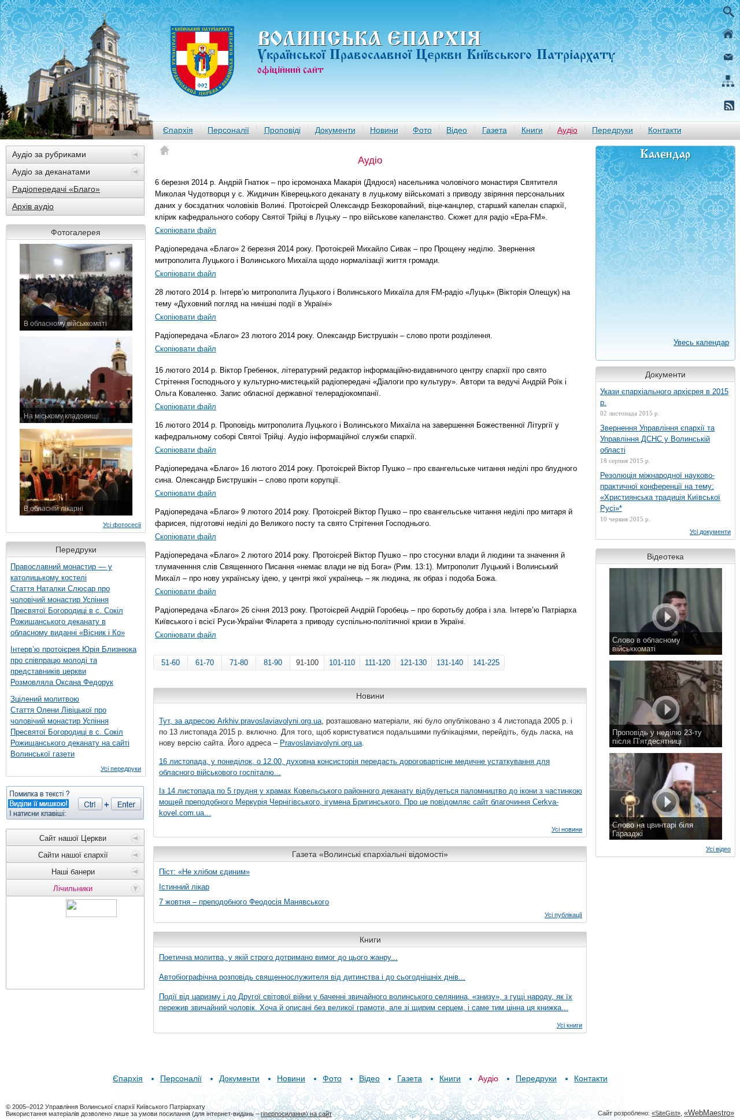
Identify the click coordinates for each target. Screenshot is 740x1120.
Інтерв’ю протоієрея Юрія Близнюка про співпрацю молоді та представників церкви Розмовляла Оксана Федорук (73, 666)
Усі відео (718, 848)
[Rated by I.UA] (91, 914)
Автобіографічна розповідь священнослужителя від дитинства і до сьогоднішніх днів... (312, 977)
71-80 (239, 662)
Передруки (612, 130)
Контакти (665, 130)
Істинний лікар (184, 886)
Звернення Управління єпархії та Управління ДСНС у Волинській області (657, 439)
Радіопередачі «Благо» (56, 189)
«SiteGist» (666, 1113)
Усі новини (567, 829)
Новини (384, 130)
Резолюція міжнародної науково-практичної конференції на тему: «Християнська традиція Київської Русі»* (660, 492)
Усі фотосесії (122, 524)
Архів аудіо (33, 206)
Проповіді (282, 130)
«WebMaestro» (709, 1112)
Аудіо (567, 130)
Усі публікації (563, 914)
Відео (456, 130)
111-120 (377, 662)
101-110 (342, 662)
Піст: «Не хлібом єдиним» (204, 871)
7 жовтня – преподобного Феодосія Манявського (244, 902)
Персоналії (228, 130)
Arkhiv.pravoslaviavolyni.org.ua (269, 721)
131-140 (449, 662)
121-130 (413, 662)
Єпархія (178, 130)
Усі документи (710, 531)
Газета (494, 130)
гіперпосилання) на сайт (296, 1113)
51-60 (170, 662)
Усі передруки (121, 768)
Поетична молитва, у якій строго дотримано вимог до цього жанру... (278, 957)
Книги (532, 130)
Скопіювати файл (185, 230)
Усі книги (569, 1025)
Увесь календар (701, 342)
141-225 (486, 662)
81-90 (273, 662)
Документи (335, 130)
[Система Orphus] (75, 802)
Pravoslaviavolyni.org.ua (321, 743)
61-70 (204, 662)
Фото (422, 130)
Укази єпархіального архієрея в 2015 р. (664, 397)
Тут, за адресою (188, 721)
